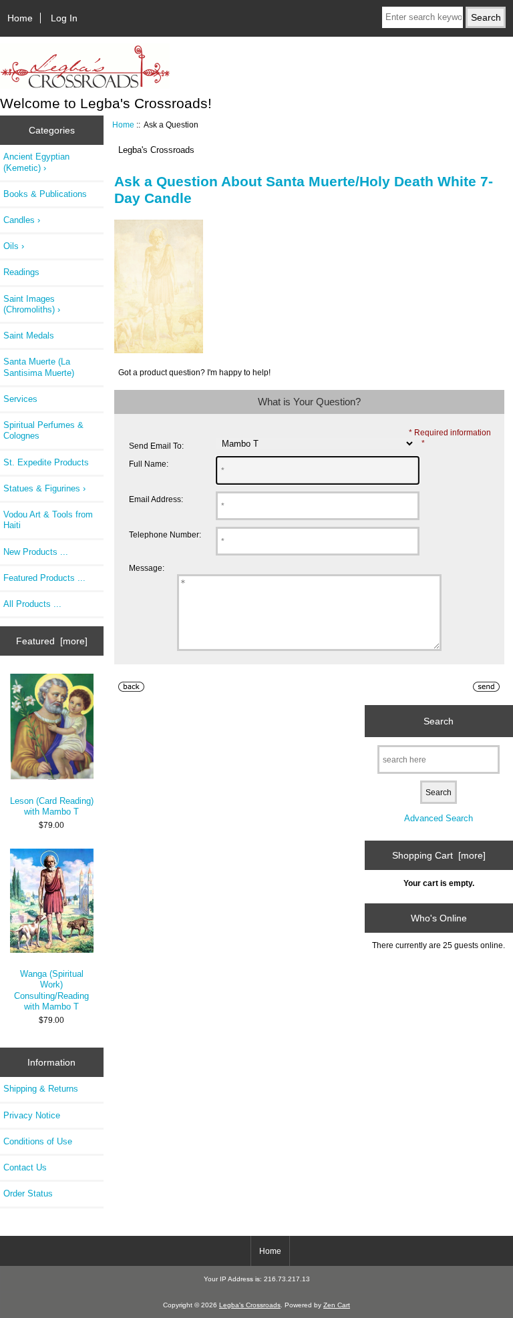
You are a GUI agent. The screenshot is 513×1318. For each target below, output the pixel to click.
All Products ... (32, 604)
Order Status (28, 1193)
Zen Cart (336, 1305)
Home (20, 18)
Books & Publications (45, 194)
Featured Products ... (44, 578)
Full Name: (148, 463)
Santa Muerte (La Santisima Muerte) (38, 367)
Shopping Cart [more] (439, 855)
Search (438, 720)
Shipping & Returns (40, 1089)
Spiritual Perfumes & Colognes (43, 430)
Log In (64, 18)
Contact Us (25, 1167)
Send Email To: (156, 445)
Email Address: (156, 499)
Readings (21, 272)
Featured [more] (52, 641)
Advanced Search (438, 818)
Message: (146, 568)
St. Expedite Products (46, 462)
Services (20, 399)
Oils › (13, 246)
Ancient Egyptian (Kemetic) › (36, 162)
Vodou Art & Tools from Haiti (48, 519)
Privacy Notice (31, 1115)
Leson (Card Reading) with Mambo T (52, 806)
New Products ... (35, 552)
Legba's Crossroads (250, 1305)
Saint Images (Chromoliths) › (31, 304)
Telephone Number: (165, 534)
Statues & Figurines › (44, 488)
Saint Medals (28, 336)
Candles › (21, 220)
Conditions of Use (37, 1141)
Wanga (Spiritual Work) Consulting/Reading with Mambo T (51, 990)
